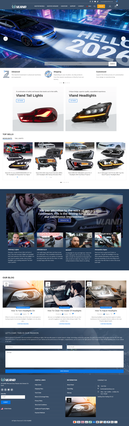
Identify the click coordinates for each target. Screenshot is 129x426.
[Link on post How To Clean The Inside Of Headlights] (64, 294)
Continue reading (23, 323)
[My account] (110, 6)
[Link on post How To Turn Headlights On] (23, 294)
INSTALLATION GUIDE (106, 307)
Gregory (24, 314)
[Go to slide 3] (63, 82)
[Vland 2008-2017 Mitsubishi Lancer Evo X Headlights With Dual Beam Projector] (79, 156)
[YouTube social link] (95, 1)
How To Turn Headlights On (23, 311)
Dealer (101, 6)
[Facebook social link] (90, 1)
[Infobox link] (22, 74)
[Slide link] (64, 38)
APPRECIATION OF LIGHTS (23, 307)
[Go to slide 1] (60, 82)
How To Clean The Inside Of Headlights (64, 311)
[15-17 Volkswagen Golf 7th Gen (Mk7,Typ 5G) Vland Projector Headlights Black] (110, 156)
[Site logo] (19, 6)
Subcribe (3, 393)
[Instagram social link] (92, 1)
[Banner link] (38, 109)
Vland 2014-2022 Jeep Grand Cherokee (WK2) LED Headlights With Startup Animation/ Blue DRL (49, 174)
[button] (5, 38)
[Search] (94, 6)
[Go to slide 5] (67, 82)
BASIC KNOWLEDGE (64, 307)
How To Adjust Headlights (106, 311)
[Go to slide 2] (61, 82)
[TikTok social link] (97, 1)
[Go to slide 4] (65, 82)
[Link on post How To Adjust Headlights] (106, 294)
